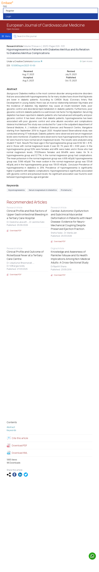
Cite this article (20, 438)
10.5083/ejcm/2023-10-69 (23, 65)
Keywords (11, 430)
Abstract (11, 427)
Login (8, 16)
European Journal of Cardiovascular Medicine (46, 25)
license (36, 61)
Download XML (19, 452)
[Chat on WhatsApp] (92, 556)
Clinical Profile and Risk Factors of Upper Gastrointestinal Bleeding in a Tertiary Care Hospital (27, 214)
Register (10, 10)
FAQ (5, 6)
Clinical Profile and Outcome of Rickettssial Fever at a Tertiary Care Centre (25, 255)
